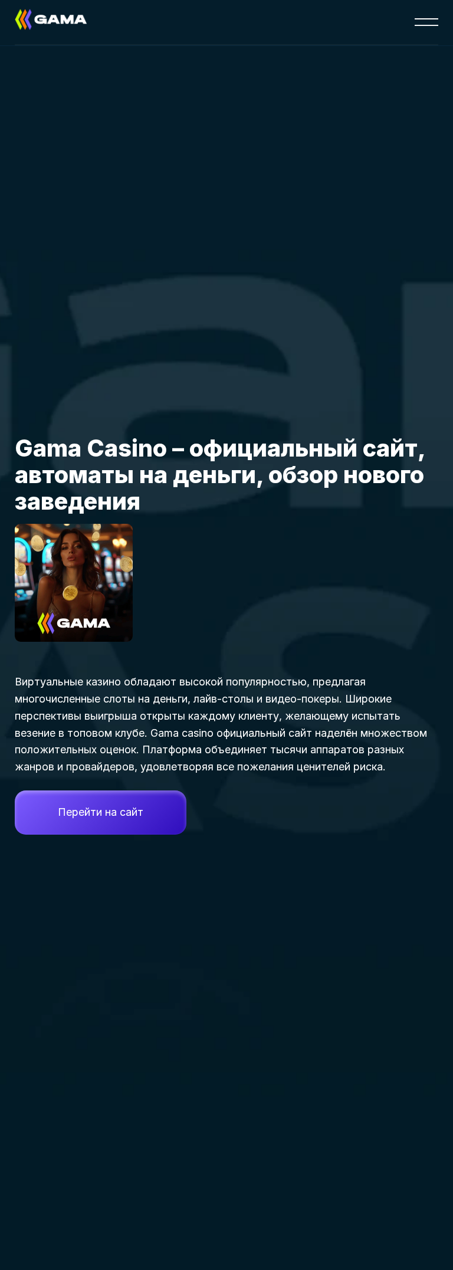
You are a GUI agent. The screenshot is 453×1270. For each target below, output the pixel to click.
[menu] (426, 22)
